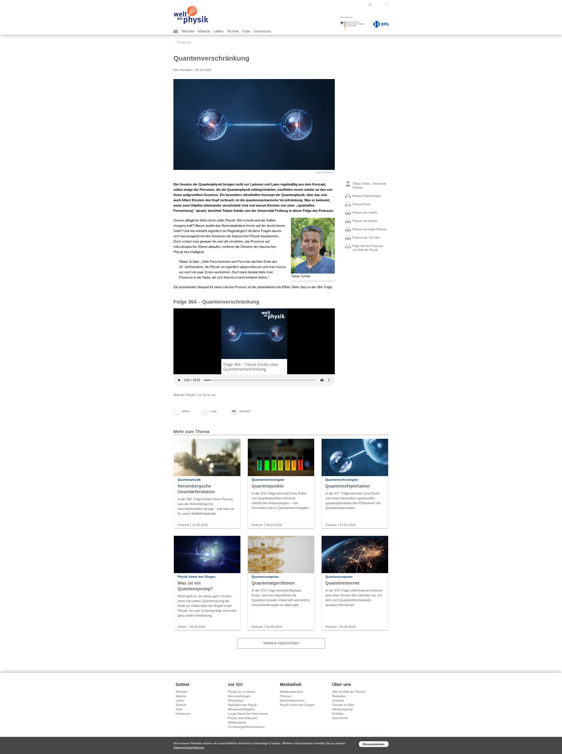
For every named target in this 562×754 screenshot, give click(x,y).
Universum (262, 31)
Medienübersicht (291, 691)
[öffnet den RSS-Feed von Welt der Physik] (376, 4)
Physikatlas (235, 700)
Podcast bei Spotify (364, 212)
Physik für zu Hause (242, 691)
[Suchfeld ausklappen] (387, 4)
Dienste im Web (343, 705)
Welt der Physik (184, 395)
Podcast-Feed (361, 204)
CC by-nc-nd (206, 395)
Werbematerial (342, 709)
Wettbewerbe (237, 722)
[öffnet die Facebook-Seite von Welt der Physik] (364, 4)
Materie (204, 31)
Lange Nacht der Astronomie (248, 713)
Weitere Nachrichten (281, 643)
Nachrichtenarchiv (292, 700)
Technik (233, 31)
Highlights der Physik (242, 705)
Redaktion (339, 696)
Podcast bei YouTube (366, 237)
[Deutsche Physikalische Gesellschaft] (379, 25)
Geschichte (340, 718)
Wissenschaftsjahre (241, 709)
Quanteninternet (342, 583)
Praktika (337, 713)
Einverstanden (374, 744)
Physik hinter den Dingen (297, 705)
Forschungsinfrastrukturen (246, 727)
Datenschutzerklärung (188, 747)
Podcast (184, 42)
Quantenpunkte (268, 486)
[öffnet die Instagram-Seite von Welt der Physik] (369, 4)
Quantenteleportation (347, 486)
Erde (246, 31)
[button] (181, 411)
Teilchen (188, 31)
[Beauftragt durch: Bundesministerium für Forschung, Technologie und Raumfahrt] (354, 25)
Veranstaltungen (239, 696)
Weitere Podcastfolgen (366, 196)
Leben (218, 31)
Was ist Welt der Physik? (349, 691)
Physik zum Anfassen (242, 718)
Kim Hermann (183, 70)
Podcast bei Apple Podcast (369, 229)
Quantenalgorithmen (273, 583)
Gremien (338, 700)
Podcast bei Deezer (364, 221)
